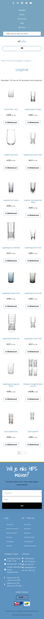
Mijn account (22, 19)
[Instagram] (18, 3)
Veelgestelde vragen (29, 537)
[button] (22, 48)
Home (3, 61)
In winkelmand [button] (11, 122)
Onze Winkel (27, 528)
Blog (22, 23)
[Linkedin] (22, 3)
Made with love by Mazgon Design (22, 615)
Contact (22, 14)
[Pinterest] (26, 3)
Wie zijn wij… (27, 524)
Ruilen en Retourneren (12, 528)
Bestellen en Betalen (11, 533)
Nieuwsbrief (27, 533)
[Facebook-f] (13, 3)
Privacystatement (28, 541)
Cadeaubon (22, 10)
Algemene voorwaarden (30, 546)
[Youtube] (31, 3)
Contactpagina (10, 541)
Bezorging (9, 537)
